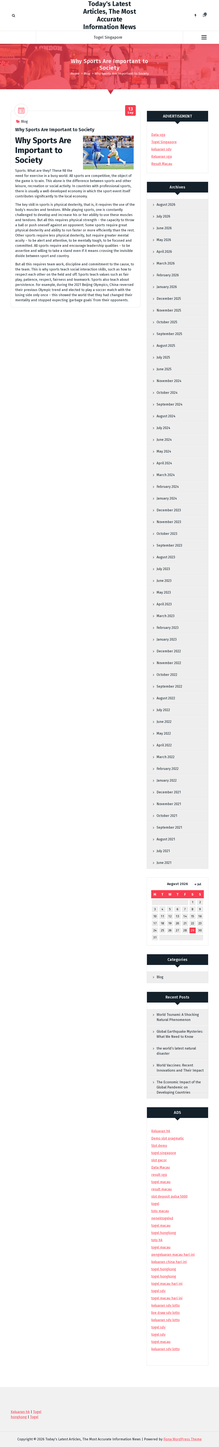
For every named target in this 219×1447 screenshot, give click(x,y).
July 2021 (163, 851)
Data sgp (158, 135)
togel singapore (163, 1153)
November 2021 (169, 804)
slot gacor (159, 1160)
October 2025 (167, 322)
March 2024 (166, 475)
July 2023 (163, 569)
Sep (130, 111)
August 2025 (166, 346)
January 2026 (167, 287)
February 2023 (168, 628)
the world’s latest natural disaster (176, 1051)
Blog (87, 73)
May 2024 (164, 451)
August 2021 (166, 839)
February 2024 (168, 487)
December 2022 (169, 651)
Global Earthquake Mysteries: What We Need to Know (180, 1034)
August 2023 (166, 557)
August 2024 (166, 416)
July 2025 (163, 357)
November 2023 (169, 522)
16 (200, 916)
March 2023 (166, 616)
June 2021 (164, 863)
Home (75, 73)
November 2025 (169, 310)
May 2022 (164, 733)
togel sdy (158, 1327)
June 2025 (164, 369)
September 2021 (169, 827)
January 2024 (167, 498)
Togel (34, 1417)
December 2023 (169, 510)
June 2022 (164, 722)
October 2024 (167, 393)
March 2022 (166, 757)
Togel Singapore (108, 37)
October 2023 (167, 534)
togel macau (160, 1342)
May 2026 (164, 240)
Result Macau (161, 164)
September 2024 (169, 404)
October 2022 (167, 675)
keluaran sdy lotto (165, 1349)
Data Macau (160, 1167)
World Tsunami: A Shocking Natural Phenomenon (178, 1017)
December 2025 (169, 299)
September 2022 (169, 686)
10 (155, 916)
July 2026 (163, 216)
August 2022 (166, 698)
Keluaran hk (160, 1131)
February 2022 (168, 769)
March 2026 (166, 263)
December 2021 (169, 792)
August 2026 (166, 205)
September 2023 (169, 545)
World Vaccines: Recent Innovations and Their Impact (180, 1067)
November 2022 (169, 663)
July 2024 (163, 428)
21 (185, 923)
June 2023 (164, 581)
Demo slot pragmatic (167, 1138)
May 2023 (164, 592)
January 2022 (167, 780)
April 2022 (164, 745)
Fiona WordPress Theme (182, 1439)
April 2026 (164, 252)
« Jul (197, 884)
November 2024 (169, 381)
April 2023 (164, 604)
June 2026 (164, 228)
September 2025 (169, 334)
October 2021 (167, 816)
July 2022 (163, 710)
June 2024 (164, 440)
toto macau (160, 1211)
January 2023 (167, 639)
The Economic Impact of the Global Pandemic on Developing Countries (179, 1087)
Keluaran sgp (161, 156)
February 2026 (168, 275)
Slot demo (159, 1146)
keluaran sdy (161, 149)
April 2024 (164, 463)
